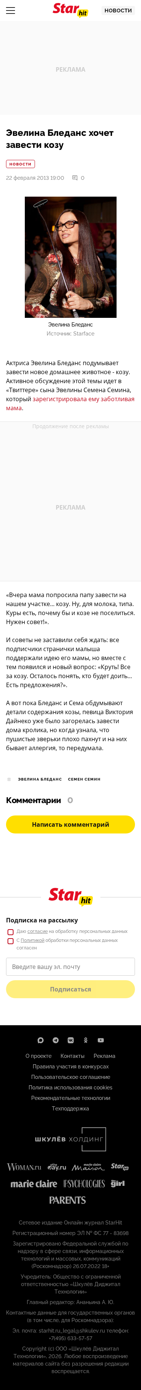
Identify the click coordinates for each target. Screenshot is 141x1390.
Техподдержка (70, 1109)
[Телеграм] (56, 1040)
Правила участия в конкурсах (71, 1067)
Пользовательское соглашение (70, 1077)
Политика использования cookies (70, 1088)
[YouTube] (101, 1040)
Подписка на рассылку (42, 920)
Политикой (32, 940)
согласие (37, 931)
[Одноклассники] (86, 1040)
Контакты (73, 1056)
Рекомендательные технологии (70, 1098)
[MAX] (41, 1040)
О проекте (39, 1056)
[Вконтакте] (71, 1040)
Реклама (104, 1056)
